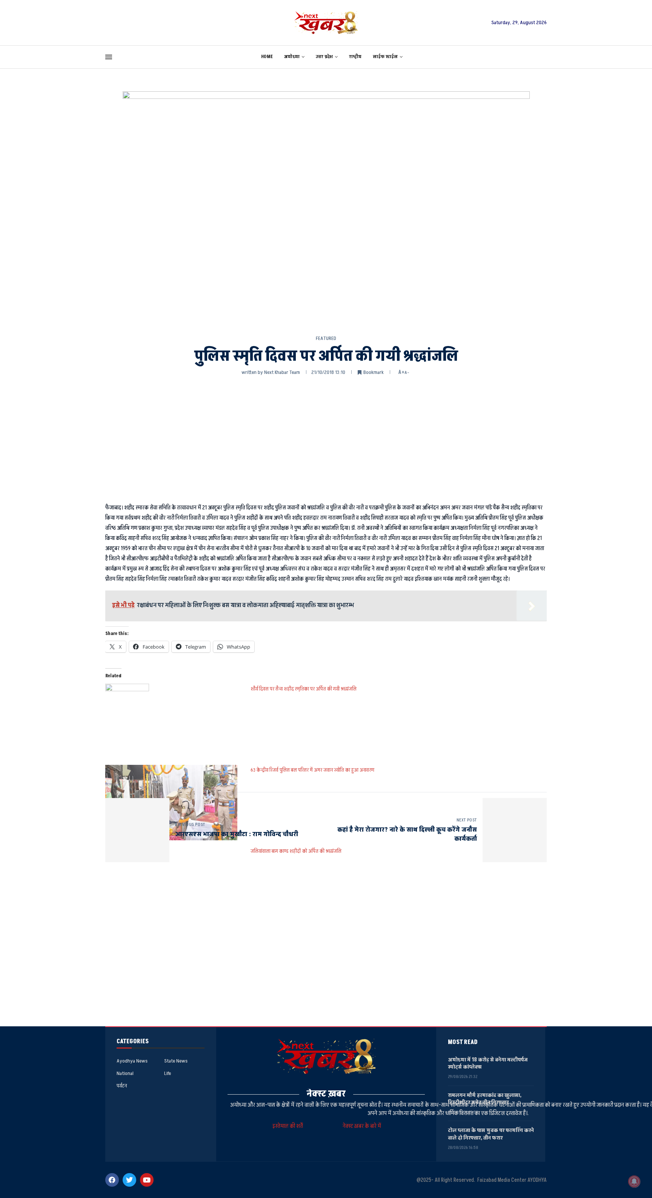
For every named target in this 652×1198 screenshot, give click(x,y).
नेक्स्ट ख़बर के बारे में (362, 1126)
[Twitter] (129, 1180)
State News (176, 1061)
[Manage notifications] (634, 1181)
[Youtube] (147, 1180)
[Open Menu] (108, 57)
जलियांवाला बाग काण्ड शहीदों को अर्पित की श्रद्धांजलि (296, 851)
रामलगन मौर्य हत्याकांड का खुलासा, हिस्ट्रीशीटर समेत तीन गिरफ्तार (484, 1099)
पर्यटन (122, 1086)
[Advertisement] (326, 438)
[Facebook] (112, 1180)
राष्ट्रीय (355, 57)
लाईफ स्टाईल (385, 57)
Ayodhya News (132, 1061)
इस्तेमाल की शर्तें (288, 1126)
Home (267, 57)
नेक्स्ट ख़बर (326, 1093)
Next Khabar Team (282, 372)
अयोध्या (292, 57)
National (125, 1073)
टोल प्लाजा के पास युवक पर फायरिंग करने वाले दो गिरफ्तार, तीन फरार (491, 1134)
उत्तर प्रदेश (324, 57)
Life (167, 1073)
